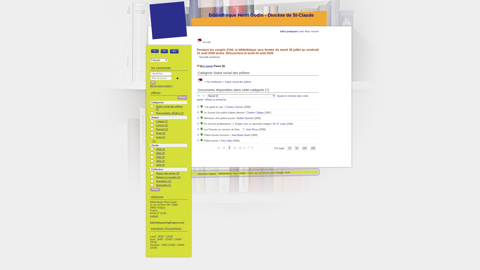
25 (289, 148)
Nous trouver (312, 31)
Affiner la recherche (215, 99)
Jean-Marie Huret (240, 135)
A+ (174, 51)
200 (313, 148)
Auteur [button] (155, 117)
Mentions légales (207, 174)
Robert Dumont (245, 118)
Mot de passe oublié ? (161, 86)
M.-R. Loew (279, 123)
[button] (154, 141)
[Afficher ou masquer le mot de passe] (177, 78)
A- (155, 51)
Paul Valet (226, 140)
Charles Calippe (255, 112)
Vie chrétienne (214, 81)
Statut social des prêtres (238, 81)
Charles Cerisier (234, 107)
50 (297, 148)
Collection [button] (157, 169)
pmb (287, 172)
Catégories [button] (157, 102)
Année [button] (155, 145)
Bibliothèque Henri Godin (231, 173)
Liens (301, 31)
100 (305, 148)
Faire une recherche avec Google (266, 172)
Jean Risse (252, 129)
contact (154, 216)
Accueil (206, 42)
